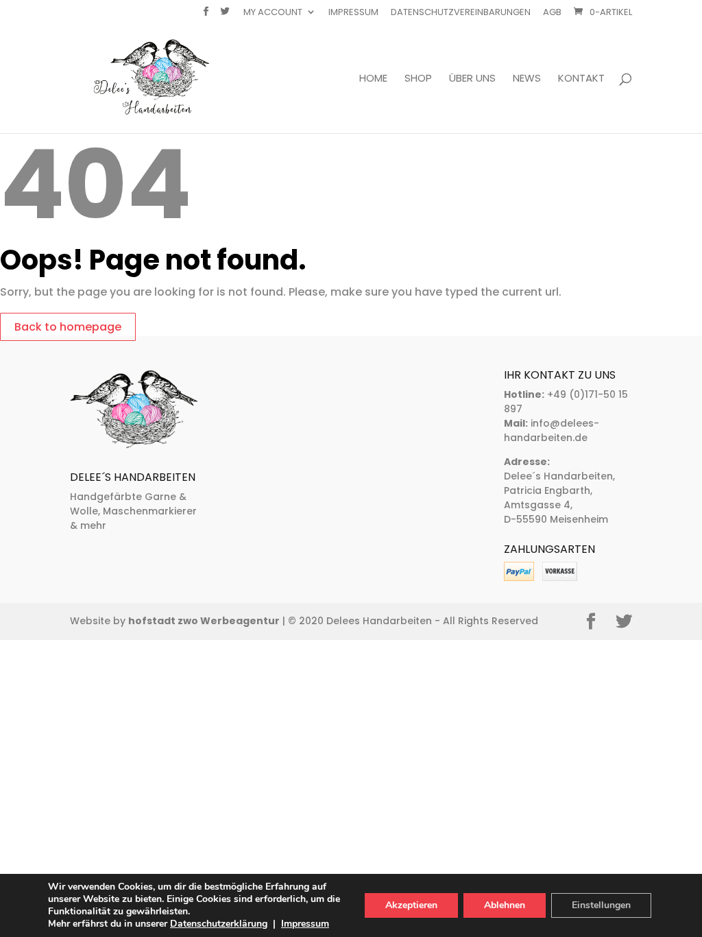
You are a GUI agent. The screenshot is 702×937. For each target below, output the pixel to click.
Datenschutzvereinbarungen (461, 13)
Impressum (353, 13)
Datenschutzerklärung (218, 923)
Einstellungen (601, 905)
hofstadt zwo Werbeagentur (204, 621)
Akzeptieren (411, 905)
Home (373, 79)
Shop (418, 79)
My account (272, 13)
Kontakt (581, 79)
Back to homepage (67, 327)
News (527, 79)
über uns (472, 79)
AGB (552, 13)
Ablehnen (504, 905)
